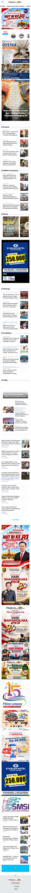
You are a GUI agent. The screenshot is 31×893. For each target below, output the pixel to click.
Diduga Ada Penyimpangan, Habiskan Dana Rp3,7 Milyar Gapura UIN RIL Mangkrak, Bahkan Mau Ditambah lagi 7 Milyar (11, 838)
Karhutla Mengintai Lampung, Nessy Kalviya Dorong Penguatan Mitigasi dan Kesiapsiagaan (21, 414)
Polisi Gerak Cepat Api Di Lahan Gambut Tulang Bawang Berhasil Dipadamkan (11, 508)
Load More (15, 520)
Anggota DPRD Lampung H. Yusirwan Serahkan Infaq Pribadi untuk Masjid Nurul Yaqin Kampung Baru (21, 421)
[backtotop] (15, 875)
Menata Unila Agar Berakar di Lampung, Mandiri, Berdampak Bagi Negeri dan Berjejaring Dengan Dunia (11, 360)
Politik (18, 400)
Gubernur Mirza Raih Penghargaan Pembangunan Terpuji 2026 (11, 367)
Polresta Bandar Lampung (15, 108)
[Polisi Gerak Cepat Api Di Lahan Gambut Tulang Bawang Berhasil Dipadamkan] (25, 510)
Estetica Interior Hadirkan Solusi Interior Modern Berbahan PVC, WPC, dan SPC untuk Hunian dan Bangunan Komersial (10, 233)
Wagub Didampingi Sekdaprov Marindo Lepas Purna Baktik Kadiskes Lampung (11, 497)
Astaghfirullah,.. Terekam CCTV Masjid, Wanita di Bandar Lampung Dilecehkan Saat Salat (10, 858)
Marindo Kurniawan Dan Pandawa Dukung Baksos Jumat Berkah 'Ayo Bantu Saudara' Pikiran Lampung (11, 828)
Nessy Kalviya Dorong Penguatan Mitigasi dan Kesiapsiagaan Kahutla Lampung (20, 409)
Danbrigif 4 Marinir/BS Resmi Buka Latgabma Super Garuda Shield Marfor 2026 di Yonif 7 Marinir (11, 474)
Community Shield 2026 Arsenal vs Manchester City (10, 322)
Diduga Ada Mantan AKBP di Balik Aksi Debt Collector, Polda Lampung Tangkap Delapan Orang (11, 818)
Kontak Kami (15, 887)
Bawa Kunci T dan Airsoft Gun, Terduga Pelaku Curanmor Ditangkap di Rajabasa (15, 113)
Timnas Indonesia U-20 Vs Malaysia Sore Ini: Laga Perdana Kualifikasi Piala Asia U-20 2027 (11, 296)
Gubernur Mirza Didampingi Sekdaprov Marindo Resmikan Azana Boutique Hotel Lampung (10, 196)
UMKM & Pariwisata (9, 173)
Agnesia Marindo (9, 203)
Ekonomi (6, 183)
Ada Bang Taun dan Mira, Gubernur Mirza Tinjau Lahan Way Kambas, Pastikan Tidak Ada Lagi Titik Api (10, 487)
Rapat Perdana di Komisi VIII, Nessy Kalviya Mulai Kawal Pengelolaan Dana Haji (21, 429)
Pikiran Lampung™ (16, 883)
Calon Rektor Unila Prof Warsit (11, 357)
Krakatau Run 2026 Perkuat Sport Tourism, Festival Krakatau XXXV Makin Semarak (10, 315)
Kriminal (2, 6)
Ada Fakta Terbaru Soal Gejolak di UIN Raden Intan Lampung (11, 848)
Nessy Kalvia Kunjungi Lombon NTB (15, 393)
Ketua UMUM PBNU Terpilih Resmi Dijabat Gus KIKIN (11, 347)
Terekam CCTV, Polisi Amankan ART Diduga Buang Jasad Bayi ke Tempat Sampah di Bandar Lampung (11, 163)
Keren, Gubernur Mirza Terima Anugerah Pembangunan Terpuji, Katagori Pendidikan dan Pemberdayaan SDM (10, 371)
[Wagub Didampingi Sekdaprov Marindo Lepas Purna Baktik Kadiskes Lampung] (25, 499)
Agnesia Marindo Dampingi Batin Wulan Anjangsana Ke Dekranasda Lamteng (11, 206)
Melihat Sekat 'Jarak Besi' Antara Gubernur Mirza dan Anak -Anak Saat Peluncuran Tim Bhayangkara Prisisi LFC (10, 305)
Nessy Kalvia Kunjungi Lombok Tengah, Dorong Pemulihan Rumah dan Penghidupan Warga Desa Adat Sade (15, 395)
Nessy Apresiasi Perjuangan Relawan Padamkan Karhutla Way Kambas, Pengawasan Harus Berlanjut (21, 403)
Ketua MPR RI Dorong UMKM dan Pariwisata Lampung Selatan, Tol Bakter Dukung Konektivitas (9, 176)
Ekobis (7, 230)
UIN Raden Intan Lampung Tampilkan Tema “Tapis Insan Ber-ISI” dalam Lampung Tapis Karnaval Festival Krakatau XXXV (11, 339)
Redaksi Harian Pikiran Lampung (15, 6)
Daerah (28, 6)
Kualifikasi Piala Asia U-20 (10, 293)
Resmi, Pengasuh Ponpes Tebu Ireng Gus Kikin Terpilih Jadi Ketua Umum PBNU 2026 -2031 (10, 350)
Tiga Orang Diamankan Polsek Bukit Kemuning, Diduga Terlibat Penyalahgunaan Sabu (10, 143)
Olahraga (6, 301)
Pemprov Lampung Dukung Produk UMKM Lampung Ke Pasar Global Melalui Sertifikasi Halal (10, 186)
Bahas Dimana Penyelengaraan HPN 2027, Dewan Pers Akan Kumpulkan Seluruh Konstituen (11, 442)
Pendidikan (7, 336)
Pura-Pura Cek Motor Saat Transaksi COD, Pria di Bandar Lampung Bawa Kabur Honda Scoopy (11, 153)
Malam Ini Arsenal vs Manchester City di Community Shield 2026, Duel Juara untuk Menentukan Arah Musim (10, 327)
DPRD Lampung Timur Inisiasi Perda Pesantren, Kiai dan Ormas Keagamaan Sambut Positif (10, 452)
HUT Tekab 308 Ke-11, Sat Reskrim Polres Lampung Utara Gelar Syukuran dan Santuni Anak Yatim (11, 463)
